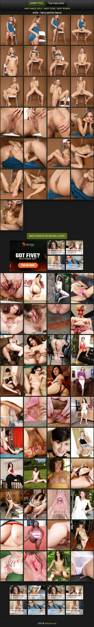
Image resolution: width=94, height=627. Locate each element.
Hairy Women (63, 8)
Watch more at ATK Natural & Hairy (47, 236)
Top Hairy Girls (56, 3)
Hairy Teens (49, 8)
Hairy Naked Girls (33, 8)
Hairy (36, 3)
